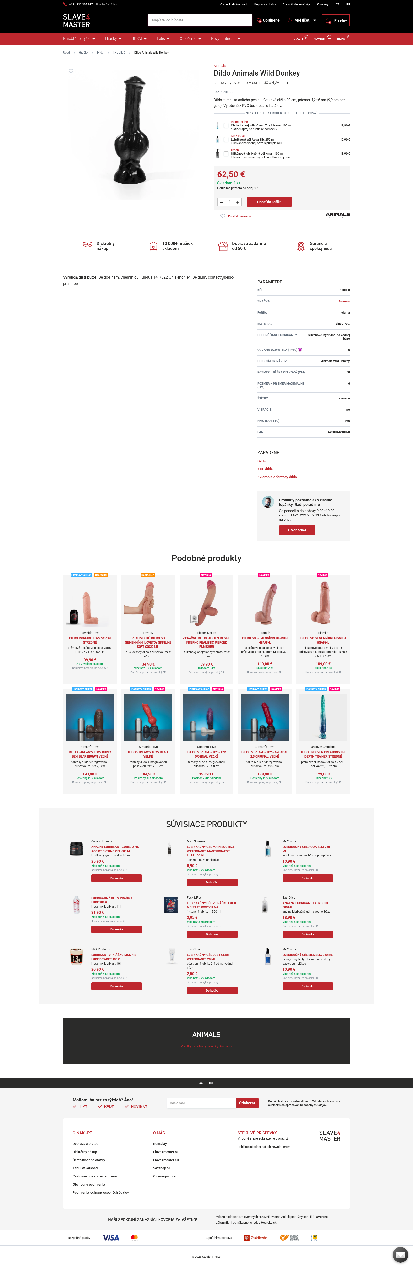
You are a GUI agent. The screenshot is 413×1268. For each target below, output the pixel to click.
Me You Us (238, 136)
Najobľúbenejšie (76, 38)
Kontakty (322, 4)
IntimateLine (239, 122)
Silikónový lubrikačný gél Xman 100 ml (257, 153)
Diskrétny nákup (85, 1152)
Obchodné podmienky (89, 1184)
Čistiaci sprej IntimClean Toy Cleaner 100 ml (261, 125)
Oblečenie (188, 38)
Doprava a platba (265, 4)
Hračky (111, 38)
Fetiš (161, 38)
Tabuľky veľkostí (85, 1168)
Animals (220, 66)
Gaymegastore (164, 1176)
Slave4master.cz (165, 1152)
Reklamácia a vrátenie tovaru (95, 1176)
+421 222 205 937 (81, 4)
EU (348, 4)
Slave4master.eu (166, 1160)
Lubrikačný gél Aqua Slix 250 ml (252, 139)
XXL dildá (119, 52)
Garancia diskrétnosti (233, 4)
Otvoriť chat (297, 530)
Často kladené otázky (296, 4)
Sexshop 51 (162, 1168)
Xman (235, 150)
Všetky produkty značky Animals (207, 1046)
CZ (337, 4)
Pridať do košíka (269, 202)
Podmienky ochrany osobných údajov (101, 1192)
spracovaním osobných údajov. (306, 1105)
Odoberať (247, 1103)
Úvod (66, 52)
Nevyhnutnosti (223, 38)
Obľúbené (269, 20)
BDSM (137, 38)
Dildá (100, 52)
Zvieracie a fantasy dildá (277, 477)
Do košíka (116, 878)
